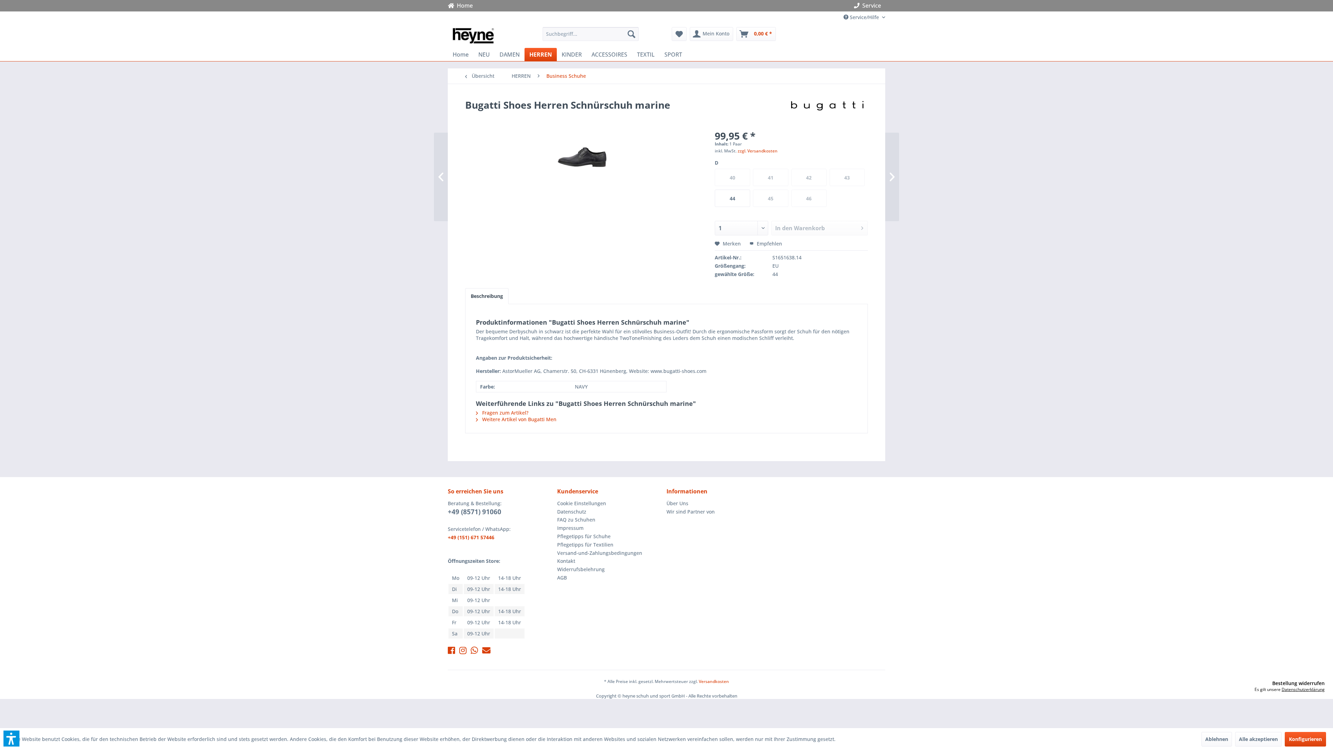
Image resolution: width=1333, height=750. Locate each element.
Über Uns (677, 503)
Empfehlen (768, 243)
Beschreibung (487, 296)
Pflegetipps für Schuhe (584, 536)
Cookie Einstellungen (581, 503)
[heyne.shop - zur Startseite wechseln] (473, 35)
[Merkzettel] (679, 34)
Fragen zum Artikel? (504, 412)
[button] (11, 739)
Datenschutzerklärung (1303, 689)
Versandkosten (714, 681)
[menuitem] (591, 34)
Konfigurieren (1305, 739)
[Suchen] (631, 34)
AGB (562, 577)
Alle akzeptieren (1258, 739)
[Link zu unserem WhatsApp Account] (474, 651)
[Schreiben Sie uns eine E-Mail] (486, 651)
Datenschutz (571, 511)
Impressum (570, 528)
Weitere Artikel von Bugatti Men (518, 419)
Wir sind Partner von (690, 511)
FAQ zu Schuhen (576, 519)
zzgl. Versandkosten (758, 151)
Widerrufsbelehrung (581, 569)
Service (872, 5)
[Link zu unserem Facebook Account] (451, 651)
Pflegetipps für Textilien (585, 544)
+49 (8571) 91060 (474, 511)
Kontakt (566, 561)
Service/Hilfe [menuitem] (864, 17)
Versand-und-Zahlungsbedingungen (599, 553)
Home (463, 5)
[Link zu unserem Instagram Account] (463, 651)
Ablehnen (1216, 739)
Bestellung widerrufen (1298, 683)
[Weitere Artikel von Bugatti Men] (827, 112)
